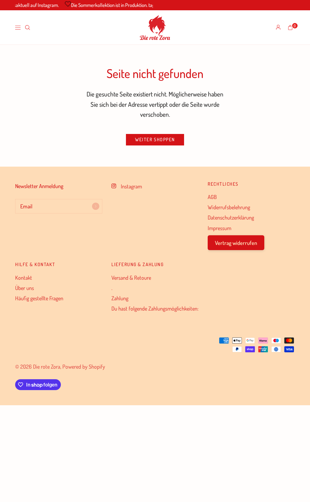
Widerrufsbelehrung (229, 207)
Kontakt (23, 277)
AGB (212, 196)
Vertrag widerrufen (236, 242)
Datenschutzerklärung (231, 217)
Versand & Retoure (131, 277)
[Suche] (27, 27)
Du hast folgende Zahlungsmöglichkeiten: (155, 308)
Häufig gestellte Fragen (39, 298)
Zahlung (119, 298)
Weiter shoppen (155, 139)
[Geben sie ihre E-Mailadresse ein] (95, 206)
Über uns (24, 287)
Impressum (219, 227)
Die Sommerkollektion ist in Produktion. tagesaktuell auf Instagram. (135, 5)
